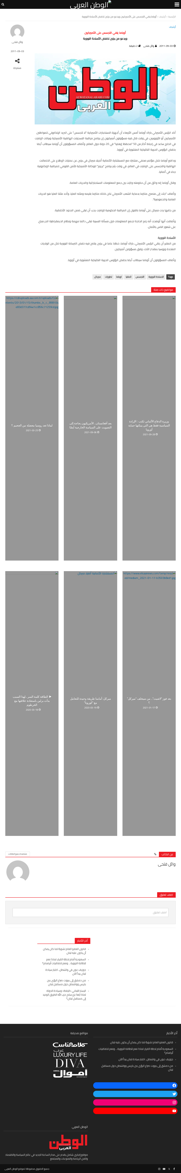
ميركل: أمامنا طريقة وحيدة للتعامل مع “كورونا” (90, 700)
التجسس (140, 276)
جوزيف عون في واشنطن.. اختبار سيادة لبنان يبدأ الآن (65, 971)
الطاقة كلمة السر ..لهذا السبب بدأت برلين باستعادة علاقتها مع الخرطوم (31, 700)
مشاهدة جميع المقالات (17, 854)
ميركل (97, 276)
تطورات (108, 276)
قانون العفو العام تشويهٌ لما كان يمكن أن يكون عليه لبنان (64, 950)
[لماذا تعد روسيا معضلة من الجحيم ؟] (32, 427)
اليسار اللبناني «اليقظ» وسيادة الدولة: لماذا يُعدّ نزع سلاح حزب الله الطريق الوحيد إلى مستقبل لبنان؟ (64, 994)
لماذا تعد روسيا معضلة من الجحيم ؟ (31, 425)
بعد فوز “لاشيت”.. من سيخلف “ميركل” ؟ (149, 700)
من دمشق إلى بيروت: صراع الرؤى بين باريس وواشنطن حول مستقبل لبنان (66, 982)
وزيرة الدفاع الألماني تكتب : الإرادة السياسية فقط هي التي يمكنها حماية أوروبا (149, 425)
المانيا (128, 276)
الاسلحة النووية (156, 276)
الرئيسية (172, 16)
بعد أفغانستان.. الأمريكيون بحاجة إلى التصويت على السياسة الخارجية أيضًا (90, 425)
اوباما (119, 276)
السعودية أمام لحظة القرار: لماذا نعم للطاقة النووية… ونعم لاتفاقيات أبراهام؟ (64, 961)
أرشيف (162, 16)
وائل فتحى (17, 42)
